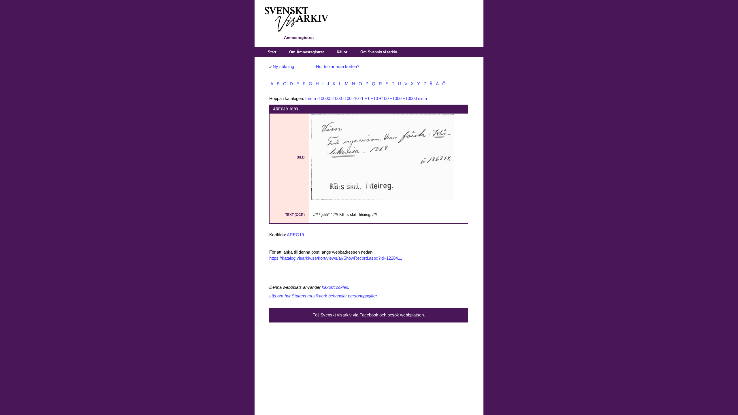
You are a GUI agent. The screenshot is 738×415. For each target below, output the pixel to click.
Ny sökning (283, 66)
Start (272, 52)
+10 (374, 98)
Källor (342, 52)
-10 (356, 98)
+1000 (396, 98)
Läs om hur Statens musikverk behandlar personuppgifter (323, 296)
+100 (384, 98)
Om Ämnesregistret (306, 52)
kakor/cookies (335, 287)
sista (422, 98)
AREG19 (295, 235)
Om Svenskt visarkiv (378, 52)
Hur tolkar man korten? (337, 66)
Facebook (368, 315)
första (310, 98)
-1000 (336, 98)
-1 (362, 98)
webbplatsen (412, 315)
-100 (347, 98)
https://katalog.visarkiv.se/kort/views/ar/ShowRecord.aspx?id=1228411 (335, 258)
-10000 (323, 98)
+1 (367, 98)
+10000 (410, 98)
